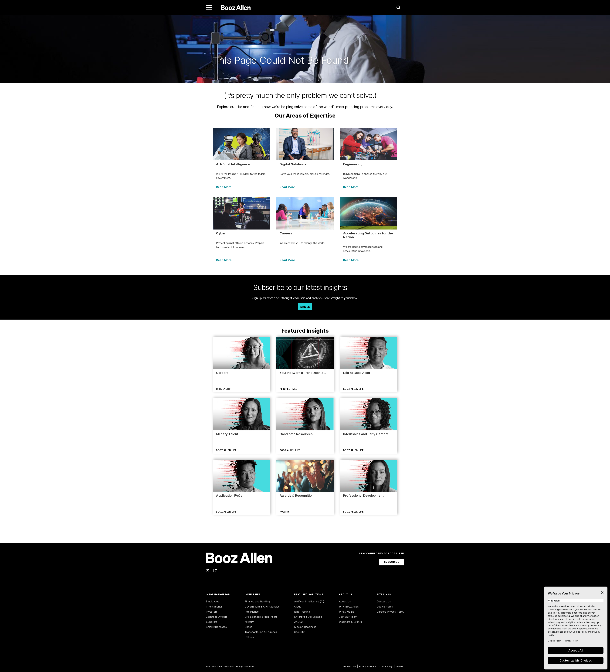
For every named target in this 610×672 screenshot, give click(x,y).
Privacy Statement (367, 666)
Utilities (249, 637)
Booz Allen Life (353, 389)
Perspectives (288, 389)
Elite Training (302, 611)
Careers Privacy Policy (390, 611)
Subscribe (391, 562)
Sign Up (305, 306)
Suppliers (211, 621)
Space (248, 626)
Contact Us (384, 601)
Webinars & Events (350, 621)
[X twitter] (208, 570)
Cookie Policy (385, 606)
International (214, 606)
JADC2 (298, 621)
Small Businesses (216, 626)
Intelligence (252, 611)
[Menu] (209, 7)
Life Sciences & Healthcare (261, 616)
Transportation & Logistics (261, 632)
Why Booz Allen (349, 606)
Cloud (297, 606)
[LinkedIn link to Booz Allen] (215, 570)
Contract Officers (216, 616)
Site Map (400, 666)
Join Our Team (348, 616)
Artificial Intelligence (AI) (309, 601)
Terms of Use (349, 666)
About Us (345, 601)
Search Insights (305, 535)
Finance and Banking (257, 601)
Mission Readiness (305, 626)
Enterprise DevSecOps (308, 616)
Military (249, 621)
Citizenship (223, 389)
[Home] (236, 7)
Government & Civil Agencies (262, 606)
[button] (398, 7)
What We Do (347, 611)
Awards (285, 511)
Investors (211, 611)
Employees (212, 601)
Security (299, 632)
